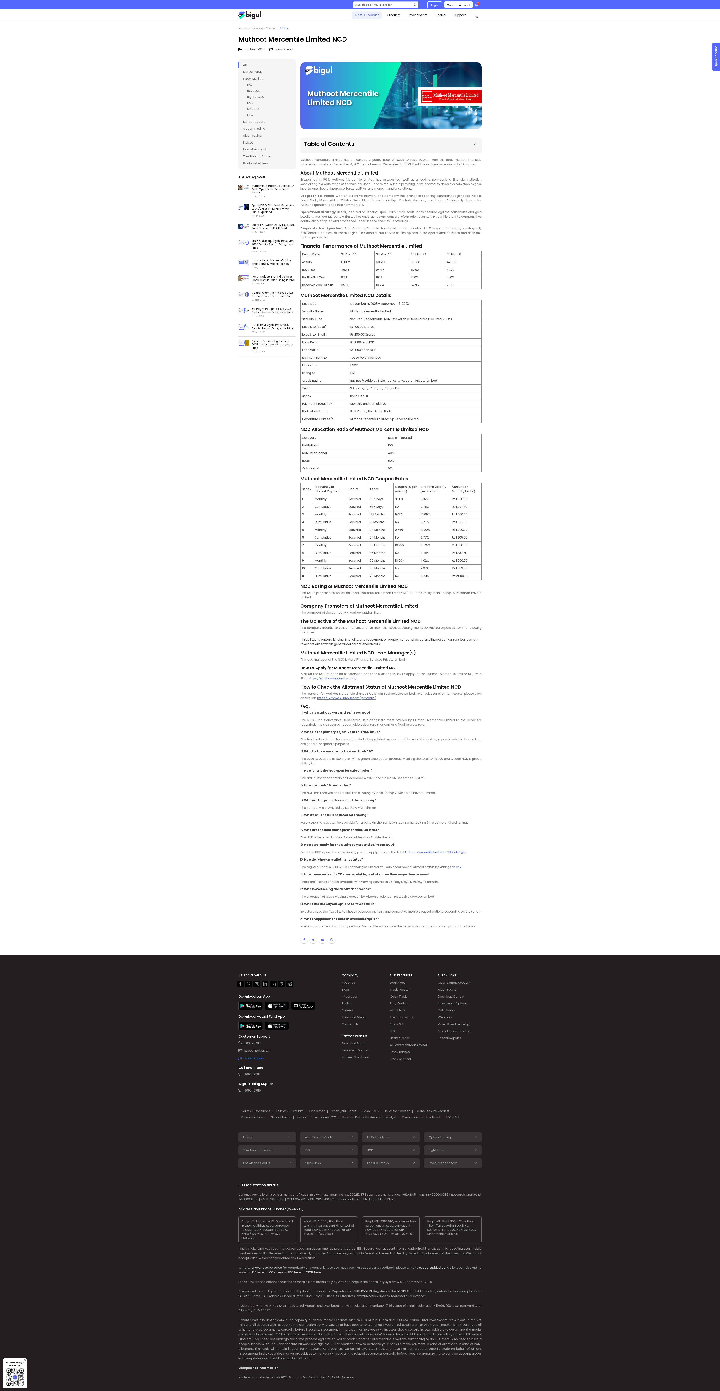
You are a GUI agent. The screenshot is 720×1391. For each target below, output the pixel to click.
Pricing (441, 15)
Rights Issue (255, 97)
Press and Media (354, 1017)
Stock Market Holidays (454, 1031)
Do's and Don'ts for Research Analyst (369, 1117)
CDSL (309, 1272)
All (245, 65)
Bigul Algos (397, 982)
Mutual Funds (252, 72)
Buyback (253, 91)
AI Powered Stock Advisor (408, 1045)
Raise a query (254, 1058)
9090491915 (252, 1090)
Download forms (253, 1117)
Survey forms (281, 1117)
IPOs (393, 1031)
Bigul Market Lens (255, 163)
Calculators (446, 1010)
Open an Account (458, 5)
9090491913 (252, 1043)
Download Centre (451, 996)
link (458, 867)
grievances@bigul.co (266, 1267)
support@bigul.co (257, 1051)
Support (460, 15)
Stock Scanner (400, 1059)
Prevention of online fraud (421, 1117)
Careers (348, 1010)
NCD (250, 103)
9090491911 (252, 1074)
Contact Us (350, 1024)
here (260, 1272)
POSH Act (453, 1117)
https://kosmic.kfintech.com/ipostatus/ (346, 698)
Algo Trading (252, 135)
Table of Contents (329, 144)
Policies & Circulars (290, 1111)
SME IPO (253, 109)
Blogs (346, 989)
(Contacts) (295, 1209)
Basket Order (400, 1038)
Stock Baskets (400, 1052)
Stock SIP (396, 1024)
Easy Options (399, 1003)
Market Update (254, 122)
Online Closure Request (432, 1111)
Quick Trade (399, 996)
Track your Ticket (343, 1111)
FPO (250, 115)
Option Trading (254, 128)
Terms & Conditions (255, 1111)
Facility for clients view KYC (316, 1117)
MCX (272, 1272)
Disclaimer (317, 1111)
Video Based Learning (453, 1024)
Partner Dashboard (356, 1057)
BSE (290, 1272)
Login (434, 5)
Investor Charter (397, 1111)
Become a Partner (355, 1050)
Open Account (716, 57)
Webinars (445, 1017)
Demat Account (255, 149)
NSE (253, 1272)
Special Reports (449, 1038)
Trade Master (400, 989)
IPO (249, 85)
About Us (348, 982)
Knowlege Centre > (264, 28)
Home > (244, 28)
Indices (248, 142)
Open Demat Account (454, 982)
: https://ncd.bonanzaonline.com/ (332, 678)
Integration (350, 996)
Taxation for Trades (257, 156)
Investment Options (452, 1003)
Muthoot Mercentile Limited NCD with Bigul (433, 852)
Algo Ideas (397, 1010)
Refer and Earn (353, 1043)
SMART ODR (370, 1111)
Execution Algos (401, 1017)
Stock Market (253, 79)
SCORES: (366, 1291)
